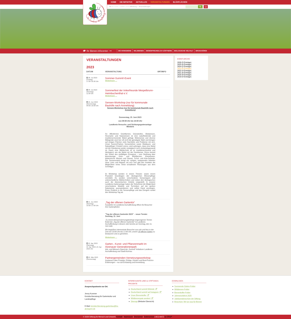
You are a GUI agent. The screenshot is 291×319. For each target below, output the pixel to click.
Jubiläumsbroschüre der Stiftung (187, 299)
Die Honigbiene (124, 51)
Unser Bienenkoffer (139, 295)
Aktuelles (141, 2)
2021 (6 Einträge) (184, 73)
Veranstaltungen (160, 2)
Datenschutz (149, 317)
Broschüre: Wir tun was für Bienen (188, 302)
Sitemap (134, 301)
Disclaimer (138, 317)
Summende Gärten (120, 6)
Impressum (128, 317)
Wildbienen (139, 51)
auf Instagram (145, 292)
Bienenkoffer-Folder (182, 293)
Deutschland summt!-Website (143, 289)
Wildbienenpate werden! (141, 298)
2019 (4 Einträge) (184, 77)
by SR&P (168, 317)
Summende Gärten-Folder (184, 286)
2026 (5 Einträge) (184, 62)
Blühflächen (180, 2)
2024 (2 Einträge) (184, 66)
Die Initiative (126, 2)
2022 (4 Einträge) (184, 71)
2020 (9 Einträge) (184, 75)
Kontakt (119, 317)
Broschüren (201, 51)
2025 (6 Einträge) (184, 64)
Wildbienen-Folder (181, 289)
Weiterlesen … (111, 81)
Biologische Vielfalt (183, 51)
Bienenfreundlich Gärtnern (159, 51)
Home (113, 2)
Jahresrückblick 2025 (183, 296)
